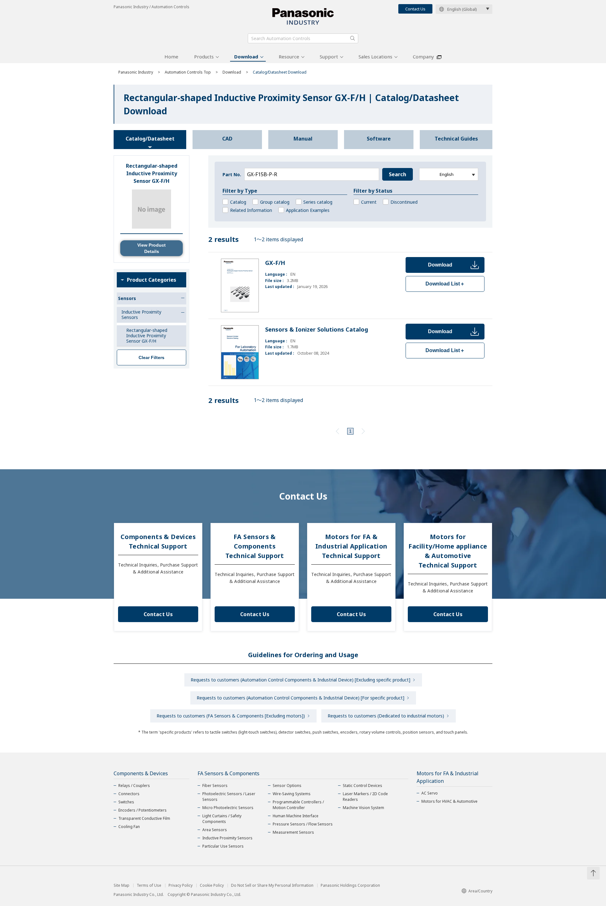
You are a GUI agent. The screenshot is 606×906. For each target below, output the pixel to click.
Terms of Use (149, 885)
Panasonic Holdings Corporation (350, 885)
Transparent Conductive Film (144, 818)
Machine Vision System (363, 807)
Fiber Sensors (215, 785)
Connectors (129, 793)
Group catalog (274, 202)
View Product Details (151, 248)
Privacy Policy (181, 885)
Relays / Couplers (134, 785)
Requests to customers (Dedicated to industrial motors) (386, 716)
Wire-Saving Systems (292, 793)
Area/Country (480, 891)
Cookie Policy (212, 885)
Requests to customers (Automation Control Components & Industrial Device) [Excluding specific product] (300, 680)
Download (246, 56)
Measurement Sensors (293, 832)
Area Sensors (214, 829)
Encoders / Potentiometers (142, 810)
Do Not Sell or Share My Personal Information (272, 885)
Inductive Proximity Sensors (227, 838)
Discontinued (404, 202)
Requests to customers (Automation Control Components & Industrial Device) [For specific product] (300, 698)
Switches (126, 802)
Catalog (238, 202)
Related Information (251, 210)
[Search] (352, 38)
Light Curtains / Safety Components (221, 818)
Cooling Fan (129, 826)
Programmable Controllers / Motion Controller (298, 804)
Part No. (232, 174)
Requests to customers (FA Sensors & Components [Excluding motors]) (231, 716)
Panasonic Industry (135, 72)
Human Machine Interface (295, 816)
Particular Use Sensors (223, 846)
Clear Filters (151, 357)
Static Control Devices (362, 785)
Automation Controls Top (188, 72)
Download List (445, 283)
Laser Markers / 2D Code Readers (365, 796)
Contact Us (415, 9)
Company (423, 56)
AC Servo (429, 793)
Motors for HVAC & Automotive (449, 801)
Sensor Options (287, 785)
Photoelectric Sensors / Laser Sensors (228, 796)
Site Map (121, 885)
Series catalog (317, 202)
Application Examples (308, 210)
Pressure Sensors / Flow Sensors (303, 824)
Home (171, 56)
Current (369, 202)
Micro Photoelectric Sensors (227, 807)
